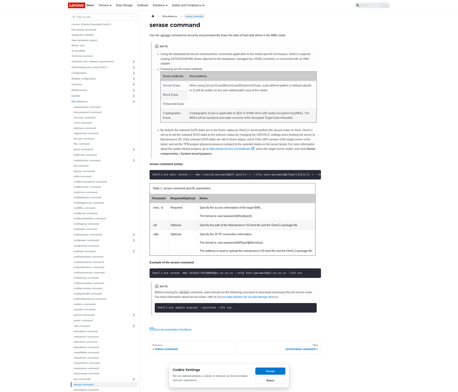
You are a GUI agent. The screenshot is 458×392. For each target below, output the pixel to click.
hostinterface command (87, 160)
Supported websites (83, 34)
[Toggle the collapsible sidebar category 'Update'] (134, 96)
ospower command (84, 309)
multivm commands (85, 304)
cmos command (83, 122)
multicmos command (85, 192)
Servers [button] (104, 5)
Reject (270, 380)
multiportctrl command (86, 245)
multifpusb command (85, 213)
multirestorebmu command (89, 267)
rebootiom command (85, 341)
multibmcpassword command (90, 181)
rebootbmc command (86, 331)
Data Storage (124, 5)
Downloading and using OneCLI (90, 67)
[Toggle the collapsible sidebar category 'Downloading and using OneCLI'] (134, 67)
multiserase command (86, 277)
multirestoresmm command (89, 272)
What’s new (78, 45)
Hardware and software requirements (93, 61)
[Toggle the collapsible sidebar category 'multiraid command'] (134, 251)
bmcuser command (85, 117)
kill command (81, 165)
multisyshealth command (88, 293)
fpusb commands (83, 149)
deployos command (85, 128)
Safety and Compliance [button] (187, 5)
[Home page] (153, 16)
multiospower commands (88, 234)
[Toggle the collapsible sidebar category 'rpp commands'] (134, 379)
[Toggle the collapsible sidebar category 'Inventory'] (134, 84)
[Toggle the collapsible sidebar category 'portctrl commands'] (134, 315)
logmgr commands (84, 171)
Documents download (84, 29)
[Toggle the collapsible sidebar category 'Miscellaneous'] (134, 101)
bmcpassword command (87, 112)
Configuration (79, 72)
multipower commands (86, 240)
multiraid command (84, 251)
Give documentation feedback (173, 329)
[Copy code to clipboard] (317, 273)
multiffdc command (84, 207)
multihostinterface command (90, 218)
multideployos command (87, 197)
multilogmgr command (86, 223)
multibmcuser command (87, 186)
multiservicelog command (88, 288)
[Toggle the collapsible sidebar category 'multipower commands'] (134, 240)
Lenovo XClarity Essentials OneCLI (91, 24)
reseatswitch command (87, 362)
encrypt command (84, 138)
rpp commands (82, 379)
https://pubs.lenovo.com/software (230, 148)
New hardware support (84, 40)
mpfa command (82, 176)
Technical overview (82, 55)
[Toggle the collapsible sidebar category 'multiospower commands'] (134, 235)
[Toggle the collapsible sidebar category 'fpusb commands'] (134, 149)
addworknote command (87, 107)
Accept (270, 371)
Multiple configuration (84, 78)
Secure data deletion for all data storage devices (247, 296)
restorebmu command (86, 368)
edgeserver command (86, 133)
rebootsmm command (86, 347)
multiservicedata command (89, 283)
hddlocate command (85, 154)
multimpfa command (85, 229)
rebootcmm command (86, 336)
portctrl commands (84, 314)
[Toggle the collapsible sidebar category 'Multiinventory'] (134, 90)
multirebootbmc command (88, 256)
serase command (83, 384)
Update (76, 95)
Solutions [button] (159, 5)
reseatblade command (86, 352)
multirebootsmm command (89, 262)
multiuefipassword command (90, 298)
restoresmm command (86, 373)
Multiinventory (79, 90)
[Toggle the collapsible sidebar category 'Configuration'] (134, 73)
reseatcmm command (86, 357)
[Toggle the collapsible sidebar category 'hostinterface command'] (134, 160)
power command (83, 320)
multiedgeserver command (89, 202)
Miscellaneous (80, 101)
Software (142, 5)
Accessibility (78, 50)
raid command (82, 325)
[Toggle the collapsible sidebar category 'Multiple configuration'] (134, 79)
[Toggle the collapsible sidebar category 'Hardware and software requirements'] (134, 61)
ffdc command (82, 143)
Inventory (77, 84)
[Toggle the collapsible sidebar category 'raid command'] (134, 326)
